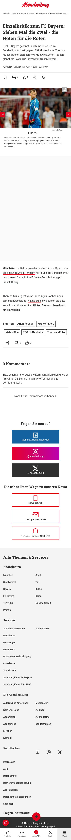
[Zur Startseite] (35, 7)
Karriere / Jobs (11, 710)
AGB (5, 769)
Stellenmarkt (42, 628)
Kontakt (7, 738)
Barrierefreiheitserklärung (17, 783)
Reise (38, 596)
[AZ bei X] (60, 752)
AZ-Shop (40, 710)
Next (68, 114)
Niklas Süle (34, 300)
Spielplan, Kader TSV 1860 (17, 684)
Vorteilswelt (9, 670)
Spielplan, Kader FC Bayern (17, 677)
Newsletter (9, 635)
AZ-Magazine (43, 717)
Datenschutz (10, 776)
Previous (2, 114)
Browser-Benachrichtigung (17, 656)
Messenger (9, 642)
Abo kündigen (10, 790)
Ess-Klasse (9, 663)
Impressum (9, 762)
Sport (14, 13)
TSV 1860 (8, 603)
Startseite (6, 13)
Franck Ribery (10, 282)
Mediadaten (42, 703)
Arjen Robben (48, 296)
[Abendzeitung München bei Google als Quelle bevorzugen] (44, 77)
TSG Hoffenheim (33, 332)
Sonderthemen (43, 724)
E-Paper (7, 731)
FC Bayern (8, 596)
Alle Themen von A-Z (14, 628)
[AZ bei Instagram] (49, 752)
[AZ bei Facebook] (38, 752)
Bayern (7, 589)
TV (37, 582)
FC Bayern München (26, 13)
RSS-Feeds (9, 649)
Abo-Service (9, 724)
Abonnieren (9, 717)
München (8, 575)
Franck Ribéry (46, 323)
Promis (7, 610)
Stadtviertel (9, 582)
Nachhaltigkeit (43, 603)
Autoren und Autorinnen (15, 703)
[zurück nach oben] (36, 817)
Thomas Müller (11, 296)
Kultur (39, 589)
